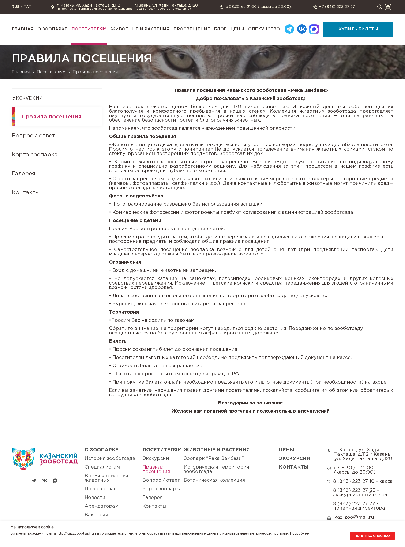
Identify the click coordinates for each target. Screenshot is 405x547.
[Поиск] (380, 7)
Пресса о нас (100, 489)
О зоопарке (53, 29)
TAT (27, 7)
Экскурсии (27, 97)
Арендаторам (101, 506)
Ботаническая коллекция (214, 480)
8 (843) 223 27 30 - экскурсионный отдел (360, 492)
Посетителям (89, 29)
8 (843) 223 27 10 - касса (363, 481)
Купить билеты (358, 29)
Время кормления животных (106, 478)
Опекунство (264, 29)
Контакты (26, 192)
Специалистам (102, 467)
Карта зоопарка (35, 154)
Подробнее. (300, 533)
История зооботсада (110, 458)
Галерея (23, 173)
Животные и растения (140, 29)
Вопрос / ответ (33, 135)
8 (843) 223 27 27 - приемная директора (359, 506)
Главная (23, 29)
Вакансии (96, 515)
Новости (95, 497)
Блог (220, 29)
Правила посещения (52, 116)
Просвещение (191, 29)
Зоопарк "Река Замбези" (214, 458)
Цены (237, 29)
